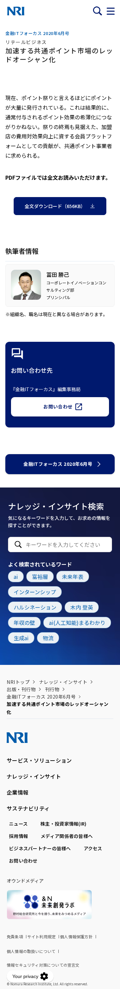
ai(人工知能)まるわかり (77, 623)
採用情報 (18, 836)
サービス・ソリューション (39, 760)
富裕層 (40, 577)
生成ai (21, 638)
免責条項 (15, 936)
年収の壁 (24, 623)
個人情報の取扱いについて (31, 951)
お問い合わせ (57, 406)
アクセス (93, 848)
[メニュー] (110, 11)
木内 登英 (81, 607)
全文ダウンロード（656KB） (55, 206)
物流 (48, 638)
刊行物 (52, 689)
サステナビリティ (28, 808)
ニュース (18, 823)
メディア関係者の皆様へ (67, 836)
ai (16, 577)
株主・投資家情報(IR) (63, 823)
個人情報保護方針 (76, 936)
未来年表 (72, 577)
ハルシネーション (35, 607)
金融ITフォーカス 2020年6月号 (57, 463)
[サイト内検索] (97, 11)
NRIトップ (18, 682)
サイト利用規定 (41, 936)
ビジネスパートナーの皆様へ (40, 848)
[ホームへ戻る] (15, 11)
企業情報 (17, 792)
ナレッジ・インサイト (63, 682)
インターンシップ (35, 592)
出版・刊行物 (21, 689)
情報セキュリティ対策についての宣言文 (43, 965)
